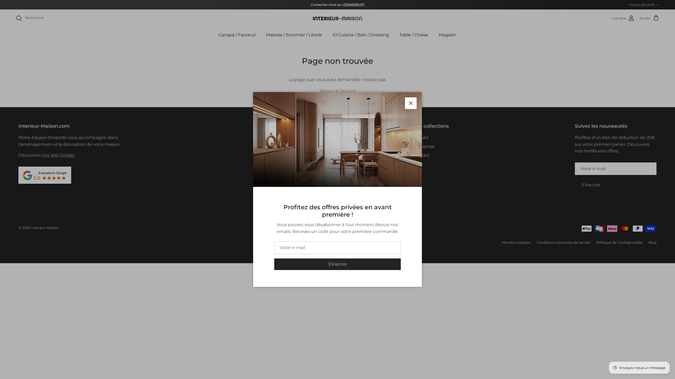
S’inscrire (337, 264)
